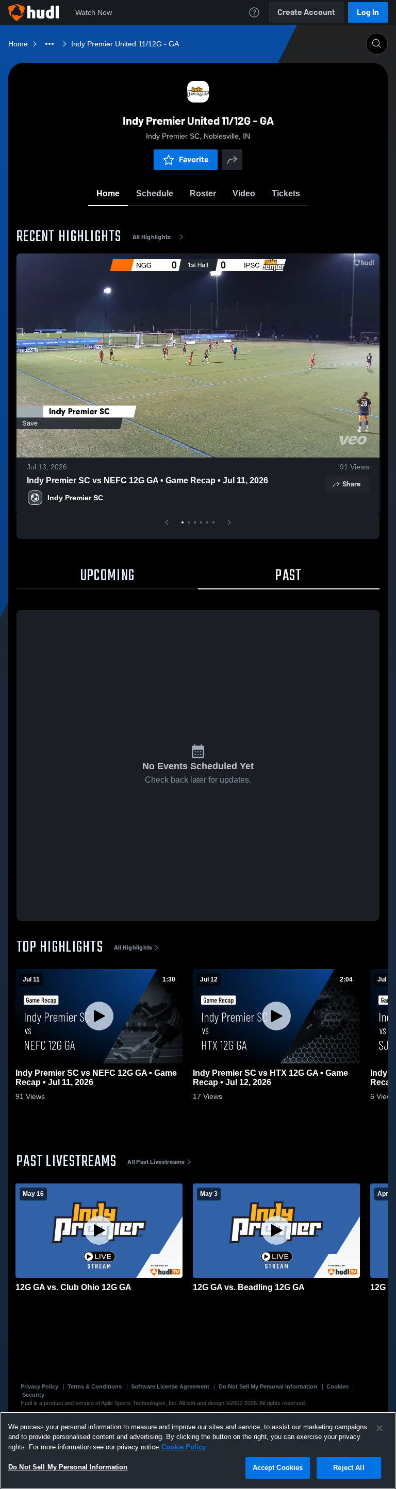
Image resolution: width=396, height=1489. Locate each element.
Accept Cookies (278, 1467)
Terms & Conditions (95, 1386)
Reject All (348, 1467)
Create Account (306, 12)
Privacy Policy (39, 1386)
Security (33, 1395)
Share (351, 484)
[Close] (379, 1428)
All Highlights (152, 237)
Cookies (337, 1386)
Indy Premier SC (75, 498)
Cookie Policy (183, 1447)
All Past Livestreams (156, 1162)
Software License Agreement (170, 1386)
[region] (198, 1450)
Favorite (194, 159)
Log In (368, 12)
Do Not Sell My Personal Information (268, 1386)
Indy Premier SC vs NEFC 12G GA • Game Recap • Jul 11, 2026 (147, 480)
